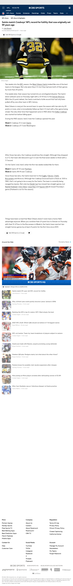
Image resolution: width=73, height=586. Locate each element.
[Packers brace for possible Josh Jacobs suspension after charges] (6, 368)
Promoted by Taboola (64, 242)
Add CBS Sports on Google (13, 35)
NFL (21, 84)
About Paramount (32, 528)
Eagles (44, 176)
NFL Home (5, 18)
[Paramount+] (34, 569)
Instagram (29, 551)
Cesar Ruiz (32, 187)
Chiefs (56, 176)
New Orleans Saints (40, 84)
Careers (28, 526)
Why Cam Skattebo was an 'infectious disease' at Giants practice (34, 386)
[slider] (36, 279)
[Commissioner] (46, 569)
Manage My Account (57, 546)
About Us (29, 523)
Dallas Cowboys (61, 112)
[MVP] (57, 569)
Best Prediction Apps (9, 533)
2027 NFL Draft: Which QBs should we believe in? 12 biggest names (35, 323)
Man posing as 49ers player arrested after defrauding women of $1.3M (36, 376)
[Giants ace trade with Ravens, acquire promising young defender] (6, 347)
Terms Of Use (54, 523)
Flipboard (29, 561)
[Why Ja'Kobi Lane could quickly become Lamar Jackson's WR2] (6, 305)
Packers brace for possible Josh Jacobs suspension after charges (34, 365)
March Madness (7, 536)
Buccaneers (9, 179)
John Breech (7, 28)
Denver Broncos (58, 97)
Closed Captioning (56, 531)
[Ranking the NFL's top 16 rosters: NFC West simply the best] (6, 315)
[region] (36, 266)
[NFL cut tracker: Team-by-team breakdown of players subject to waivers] (6, 337)
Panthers (28, 169)
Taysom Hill (43, 187)
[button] (3, 8)
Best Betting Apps (8, 531)
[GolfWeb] (36, 573)
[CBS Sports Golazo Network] (52, 565)
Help (3, 546)
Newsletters (54, 548)
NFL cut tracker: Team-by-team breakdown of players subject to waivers (37, 333)
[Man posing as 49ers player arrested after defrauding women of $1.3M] (6, 379)
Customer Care (7, 548)
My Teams (53, 551)
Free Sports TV (7, 528)
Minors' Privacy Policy (57, 528)
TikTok (28, 548)
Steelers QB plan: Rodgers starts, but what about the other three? (35, 354)
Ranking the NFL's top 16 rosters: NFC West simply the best (33, 312)
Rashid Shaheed (11, 187)
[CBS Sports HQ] (32, 565)
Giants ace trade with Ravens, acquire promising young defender (34, 344)
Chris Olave (22, 187)
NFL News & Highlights (18, 18)
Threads (28, 559)
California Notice (55, 534)
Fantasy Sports (7, 526)
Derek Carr (34, 184)
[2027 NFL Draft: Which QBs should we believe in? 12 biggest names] (6, 326)
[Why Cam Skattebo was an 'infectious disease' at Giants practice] (6, 389)
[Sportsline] (22, 569)
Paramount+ (30, 531)
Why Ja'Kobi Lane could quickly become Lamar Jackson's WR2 (34, 302)
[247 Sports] (8, 569)
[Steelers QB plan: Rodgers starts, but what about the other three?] (6, 358)
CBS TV (28, 533)
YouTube (29, 546)
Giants (28, 123)
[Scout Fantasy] (66, 570)
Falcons (50, 176)
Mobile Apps (6, 538)
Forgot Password (55, 554)
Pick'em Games (7, 523)
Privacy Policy (54, 526)
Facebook (29, 554)
